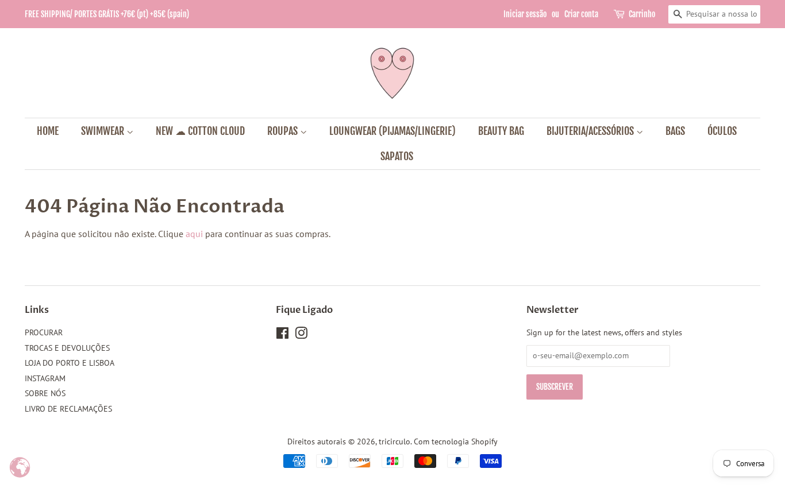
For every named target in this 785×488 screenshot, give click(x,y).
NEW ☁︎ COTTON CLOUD (200, 131)
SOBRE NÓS (45, 393)
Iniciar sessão (525, 14)
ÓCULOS (722, 131)
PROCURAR (44, 332)
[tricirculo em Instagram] (301, 335)
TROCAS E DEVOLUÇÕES (67, 348)
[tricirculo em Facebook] (282, 335)
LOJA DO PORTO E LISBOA (69, 363)
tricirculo (394, 441)
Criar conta (581, 14)
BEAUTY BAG (501, 131)
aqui (194, 233)
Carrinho (642, 14)
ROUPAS (283, 131)
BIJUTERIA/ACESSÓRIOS (591, 131)
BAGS (675, 131)
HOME (48, 131)
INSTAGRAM (45, 378)
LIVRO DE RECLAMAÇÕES (68, 409)
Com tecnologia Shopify (456, 441)
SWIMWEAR (103, 131)
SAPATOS (396, 156)
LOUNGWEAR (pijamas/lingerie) (392, 131)
